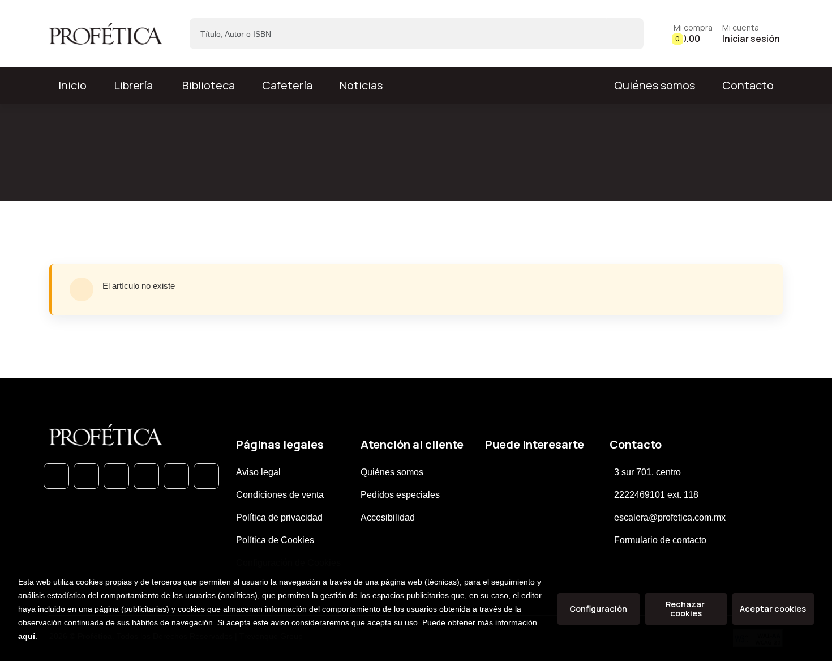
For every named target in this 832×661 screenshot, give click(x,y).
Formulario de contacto (660, 540)
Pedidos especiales (400, 495)
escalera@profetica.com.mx (670, 517)
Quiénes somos (654, 85)
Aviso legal (258, 472)
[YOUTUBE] (206, 476)
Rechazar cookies (686, 609)
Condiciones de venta (280, 495)
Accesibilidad (388, 517)
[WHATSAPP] (56, 476)
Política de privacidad (279, 517)
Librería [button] (133, 85)
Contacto (748, 85)
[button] (693, 34)
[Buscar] (625, 33)
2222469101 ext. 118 (656, 495)
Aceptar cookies (773, 608)
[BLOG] (176, 476)
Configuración (598, 608)
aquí (26, 636)
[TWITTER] (116, 476)
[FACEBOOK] (86, 476)
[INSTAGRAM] (146, 476)
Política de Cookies (275, 540)
